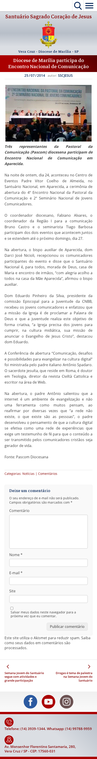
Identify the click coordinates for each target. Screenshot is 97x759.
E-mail (16, 572)
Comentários (47, 473)
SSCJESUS (65, 75)
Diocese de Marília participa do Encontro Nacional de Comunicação (48, 63)
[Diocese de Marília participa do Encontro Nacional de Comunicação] (48, 113)
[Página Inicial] (48, 47)
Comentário (19, 510)
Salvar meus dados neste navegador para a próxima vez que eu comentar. (43, 614)
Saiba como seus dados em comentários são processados (47, 642)
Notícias (28, 473)
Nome (16, 554)
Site (12, 590)
